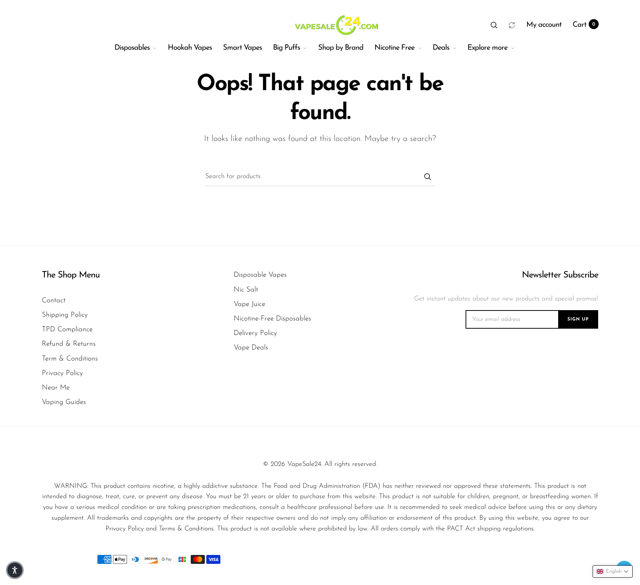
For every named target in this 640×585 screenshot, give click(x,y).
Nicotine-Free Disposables (272, 318)
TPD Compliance (67, 329)
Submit (427, 176)
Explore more (487, 48)
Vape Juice (249, 304)
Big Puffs (286, 48)
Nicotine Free (394, 48)
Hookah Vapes (190, 48)
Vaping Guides (64, 402)
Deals (441, 48)
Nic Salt (246, 289)
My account (543, 25)
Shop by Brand (340, 48)
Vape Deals (251, 347)
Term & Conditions (70, 358)
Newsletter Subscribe (560, 275)
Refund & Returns (69, 344)
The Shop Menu (71, 275)
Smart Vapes (242, 48)
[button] (494, 24)
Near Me (56, 387)
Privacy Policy (62, 373)
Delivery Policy (255, 333)
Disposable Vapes (260, 275)
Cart (584, 25)
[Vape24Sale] (335, 25)
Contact (54, 300)
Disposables (132, 48)
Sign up (578, 319)
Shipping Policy (65, 315)
